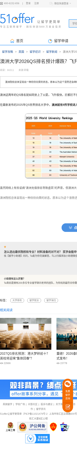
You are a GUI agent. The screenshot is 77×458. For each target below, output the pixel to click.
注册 (36, 3)
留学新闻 (51, 51)
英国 (21, 51)
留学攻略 (7, 51)
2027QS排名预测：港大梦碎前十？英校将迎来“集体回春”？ (25, 356)
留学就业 (34, 300)
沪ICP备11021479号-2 (35, 413)
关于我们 (60, 404)
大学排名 (17, 300)
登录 (28, 3)
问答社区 (33, 404)
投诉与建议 (47, 404)
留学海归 (51, 300)
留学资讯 (41, 409)
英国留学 (7, 404)
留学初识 (35, 51)
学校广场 (20, 404)
